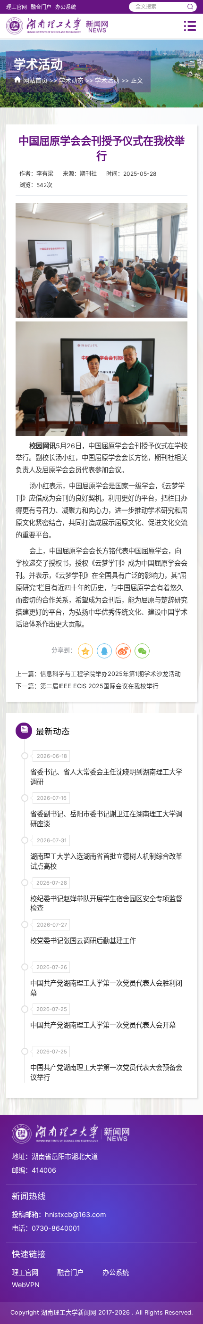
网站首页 (35, 80)
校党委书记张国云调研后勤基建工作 (83, 941)
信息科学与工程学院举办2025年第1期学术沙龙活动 (110, 673)
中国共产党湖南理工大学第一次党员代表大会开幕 (103, 1025)
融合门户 (41, 7)
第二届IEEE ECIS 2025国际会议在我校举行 (99, 686)
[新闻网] (57, 25)
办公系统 (65, 7)
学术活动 (107, 80)
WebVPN (26, 1285)
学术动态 (71, 80)
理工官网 (16, 7)
